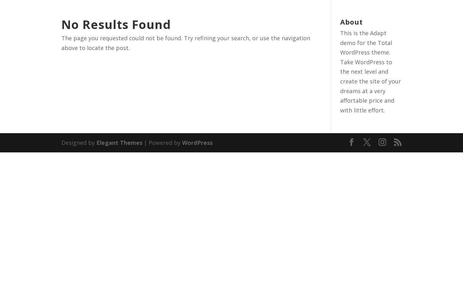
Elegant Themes (119, 142)
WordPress (197, 142)
